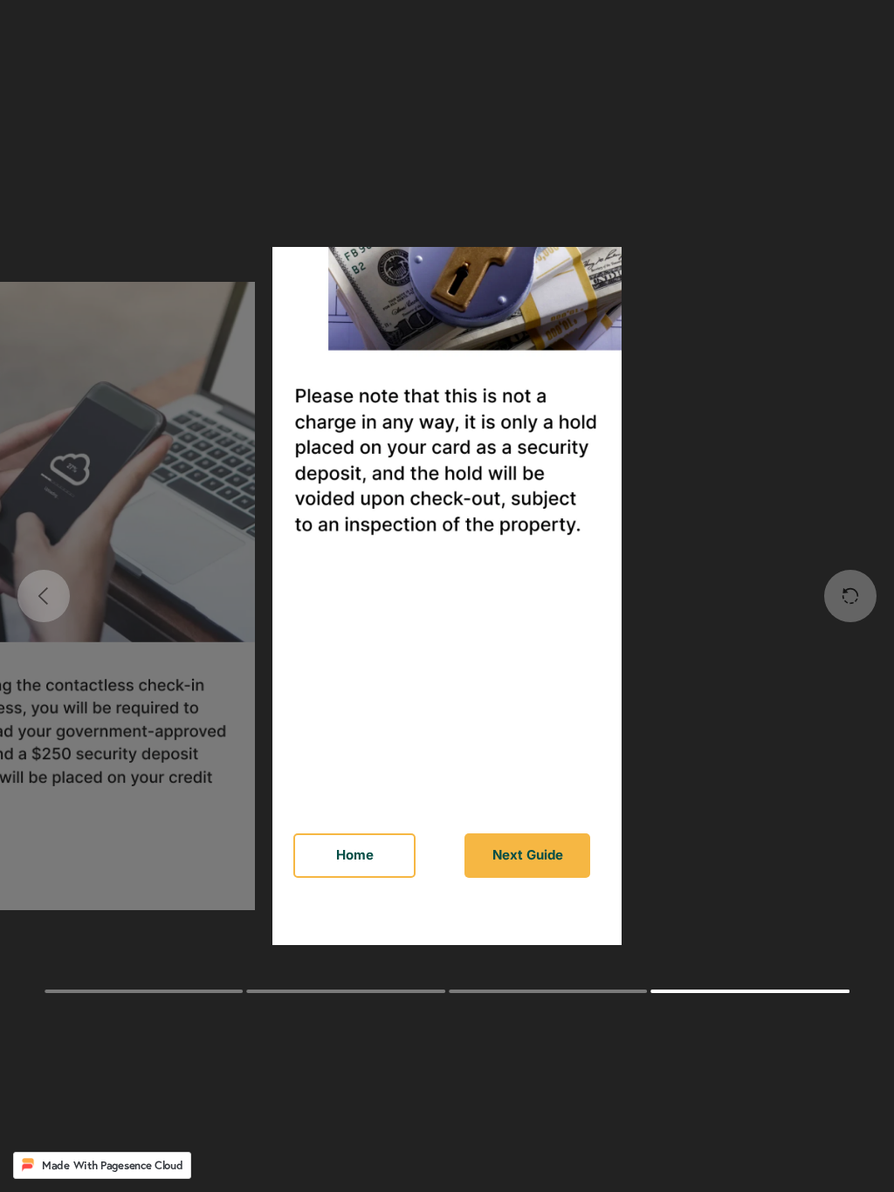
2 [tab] (346, 991)
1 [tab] (144, 991)
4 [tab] (749, 991)
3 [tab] (548, 991)
